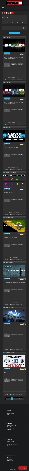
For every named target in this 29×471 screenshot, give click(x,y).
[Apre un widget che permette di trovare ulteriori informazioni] (22, 468)
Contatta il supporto (11, 425)
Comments (13, 79)
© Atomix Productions (14, 469)
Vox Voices (7, 127)
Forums (9, 431)
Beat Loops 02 (7, 37)
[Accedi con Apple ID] (17, 22)
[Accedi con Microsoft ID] (12, 22)
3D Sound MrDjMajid (9, 352)
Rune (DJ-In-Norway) (22, 278)
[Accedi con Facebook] (8, 22)
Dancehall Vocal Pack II (9, 217)
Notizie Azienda (10, 441)
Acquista (9, 410)
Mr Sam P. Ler (23, 52)
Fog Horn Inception (8, 262)
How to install (19, 79)
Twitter (9, 462)
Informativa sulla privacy (12, 444)
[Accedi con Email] (8, 17)
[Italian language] (11, 12)
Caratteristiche (10, 412)
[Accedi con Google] (22, 22)
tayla (25, 323)
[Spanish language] (4, 12)
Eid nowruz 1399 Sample (10, 172)
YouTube (10, 459)
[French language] (6, 12)
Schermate (9, 414)
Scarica (9, 409)
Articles (9, 429)
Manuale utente (10, 426)
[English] (2, 12)
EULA (8, 445)
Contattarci (9, 443)
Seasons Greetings (9, 307)
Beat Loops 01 (7, 82)
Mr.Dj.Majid (23, 368)
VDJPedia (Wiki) (10, 428)
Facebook (10, 457)
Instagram (10, 460)
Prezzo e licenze (10, 413)
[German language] (9, 12)
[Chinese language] (13, 12)
